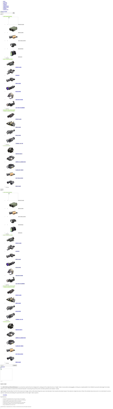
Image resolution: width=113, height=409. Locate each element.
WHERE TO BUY (6, 7)
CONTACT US (5, 9)
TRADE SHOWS (6, 6)
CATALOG (5, 2)
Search (14, 365)
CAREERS (5, 4)
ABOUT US (5, 3)
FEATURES (5, 394)
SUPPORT (5, 8)
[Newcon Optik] (4, 11)
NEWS (4, 1)
